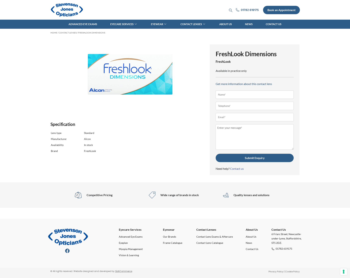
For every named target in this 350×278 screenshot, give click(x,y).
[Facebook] (67, 251)
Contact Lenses (191, 24)
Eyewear (157, 24)
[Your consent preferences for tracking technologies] (343, 271)
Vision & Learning (129, 255)
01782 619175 (284, 248)
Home (53, 32)
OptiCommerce (123, 271)
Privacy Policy (276, 271)
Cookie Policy (292, 271)
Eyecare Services (122, 24)
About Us (225, 24)
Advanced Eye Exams (83, 24)
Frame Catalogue (172, 242)
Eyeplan (123, 242)
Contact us (237, 168)
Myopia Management (131, 249)
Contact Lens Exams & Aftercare (214, 236)
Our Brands (169, 236)
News (249, 24)
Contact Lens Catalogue (209, 242)
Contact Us (273, 24)
